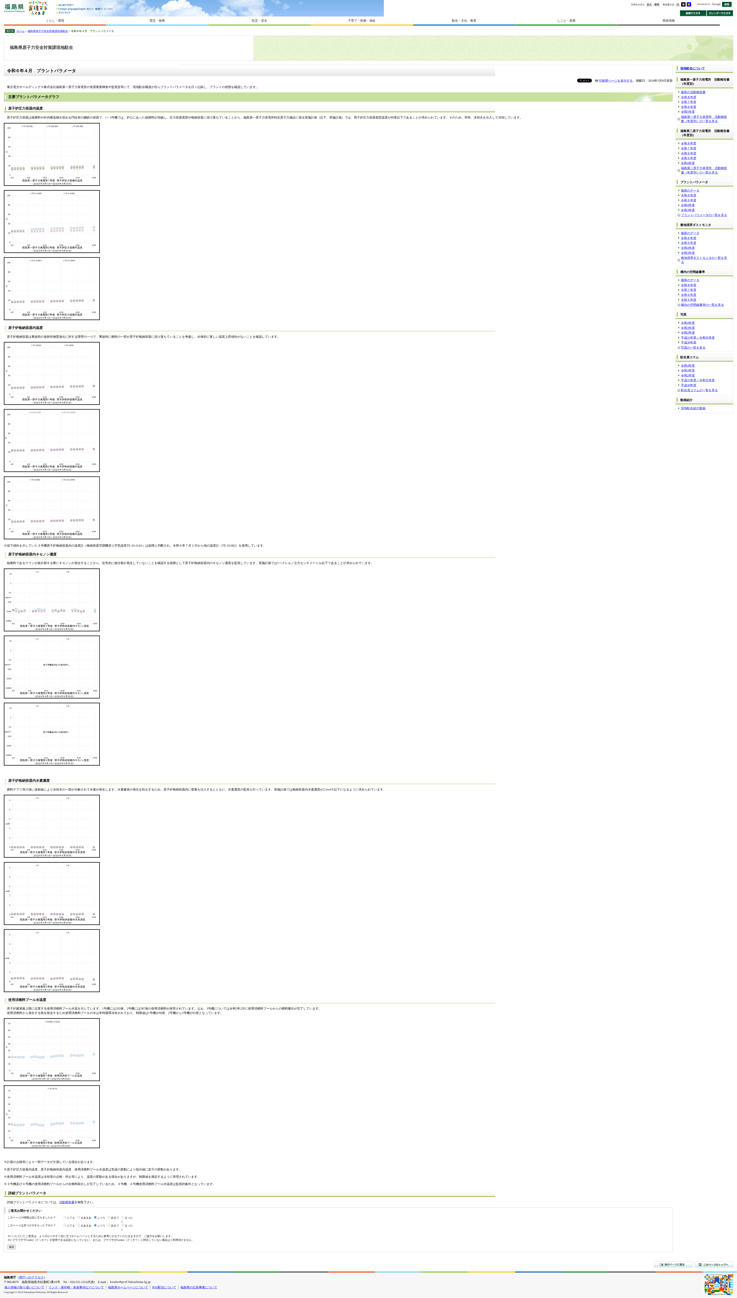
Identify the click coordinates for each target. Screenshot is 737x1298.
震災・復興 (157, 20)
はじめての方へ (85, 5)
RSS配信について (164, 1287)
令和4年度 (688, 163)
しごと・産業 (566, 20)
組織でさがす (693, 13)
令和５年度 (688, 158)
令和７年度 (688, 102)
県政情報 (669, 20)
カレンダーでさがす (720, 13)
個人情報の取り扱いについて (24, 1287)
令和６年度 (688, 107)
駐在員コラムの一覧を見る (699, 390)
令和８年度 (688, 97)
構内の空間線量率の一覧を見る (702, 304)
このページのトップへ (714, 1264)
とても (71, 1217)
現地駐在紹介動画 (693, 408)
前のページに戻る (673, 1264)
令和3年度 (688, 210)
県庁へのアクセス (31, 1277)
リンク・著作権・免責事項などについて (76, 1287)
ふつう (101, 1217)
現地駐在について (692, 68)
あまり (115, 1217)
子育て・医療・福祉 (362, 20)
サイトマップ (85, 12)
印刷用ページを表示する (616, 80)
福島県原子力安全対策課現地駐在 (48, 31)
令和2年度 (688, 332)
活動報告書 (66, 1202)
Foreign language (85, 9)
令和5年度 (688, 111)
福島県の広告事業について (198, 1287)
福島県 (14, 7)
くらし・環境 (55, 20)
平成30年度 (688, 342)
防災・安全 (259, 20)
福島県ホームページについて (128, 1287)
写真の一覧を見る (693, 347)
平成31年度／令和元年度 (698, 337)
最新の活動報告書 (693, 92)
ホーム (21, 31)
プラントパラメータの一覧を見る (704, 215)
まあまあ (86, 1217)
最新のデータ (690, 190)
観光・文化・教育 (464, 20)
